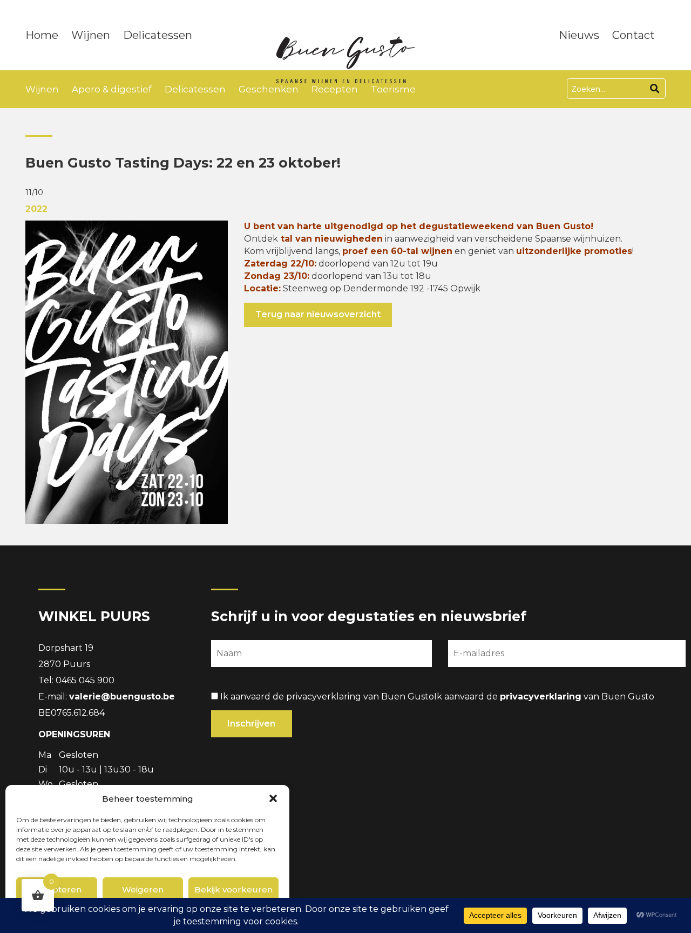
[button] (273, 798)
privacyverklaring (540, 696)
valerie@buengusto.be (122, 696)
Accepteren (56, 889)
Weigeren (143, 889)
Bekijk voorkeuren (233, 889)
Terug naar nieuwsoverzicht (318, 314)
